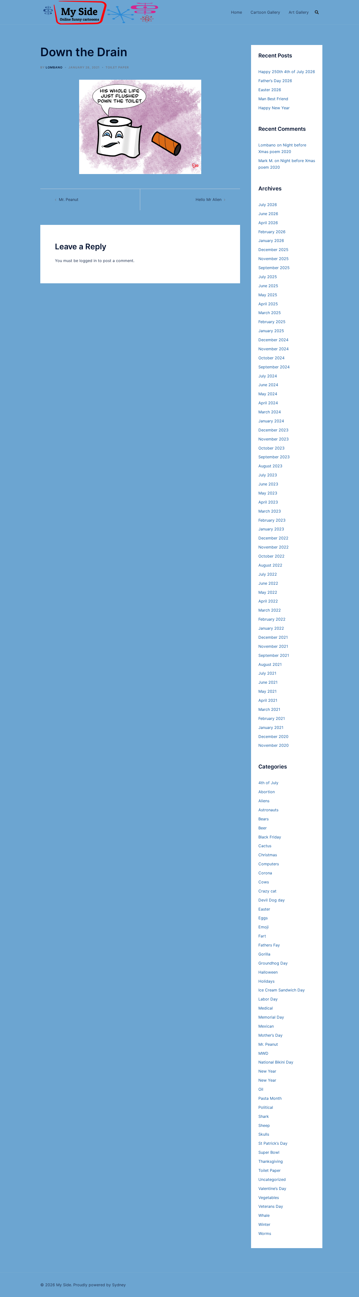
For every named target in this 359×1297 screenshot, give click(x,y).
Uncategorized (272, 1179)
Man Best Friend (273, 98)
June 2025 (268, 285)
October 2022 (271, 556)
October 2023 (271, 448)
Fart (262, 936)
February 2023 (271, 520)
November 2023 (273, 439)
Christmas (267, 854)
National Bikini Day (275, 1062)
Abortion (266, 791)
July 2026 (267, 204)
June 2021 (267, 682)
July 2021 (267, 673)
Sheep (264, 1125)
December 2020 (273, 736)
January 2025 (271, 330)
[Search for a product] (317, 12)
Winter (264, 1224)
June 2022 (268, 583)
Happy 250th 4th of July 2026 (286, 71)
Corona (265, 872)
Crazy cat (267, 891)
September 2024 (274, 366)
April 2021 (267, 700)
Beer (262, 827)
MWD (263, 1053)
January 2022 (271, 628)
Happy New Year (274, 107)
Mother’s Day (270, 1035)
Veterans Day (270, 1206)
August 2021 (270, 664)
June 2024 (268, 384)
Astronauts (268, 809)
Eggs (263, 917)
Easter (264, 909)
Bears (263, 818)
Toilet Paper (117, 67)
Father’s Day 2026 (275, 80)
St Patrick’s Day (272, 1143)
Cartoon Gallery (265, 12)
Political (265, 1107)
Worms (264, 1233)
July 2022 (267, 574)
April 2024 (268, 402)
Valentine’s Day (272, 1188)
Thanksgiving (270, 1161)
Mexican (266, 1026)
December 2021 (273, 637)
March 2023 (269, 511)
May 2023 (267, 493)
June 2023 (268, 484)
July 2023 (267, 475)
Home (236, 12)
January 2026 (271, 240)
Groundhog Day (273, 963)
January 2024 (271, 420)
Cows (263, 881)
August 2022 (270, 565)
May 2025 (267, 294)
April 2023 (268, 502)
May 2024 (267, 393)
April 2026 (268, 222)
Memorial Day (271, 1017)
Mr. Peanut (68, 199)
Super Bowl (268, 1152)
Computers (268, 863)
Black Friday (269, 837)
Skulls (263, 1134)
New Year (267, 1071)
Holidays (266, 981)
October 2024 (271, 357)
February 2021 (271, 718)
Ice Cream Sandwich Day (281, 990)
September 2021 (273, 655)
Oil (260, 1089)
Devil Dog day (271, 900)
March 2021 (269, 709)
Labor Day (268, 999)
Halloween (268, 972)
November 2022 (273, 547)
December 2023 (273, 430)
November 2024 (273, 348)
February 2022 (271, 619)
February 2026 (271, 231)
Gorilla (264, 954)
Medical (265, 1008)
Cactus (264, 845)
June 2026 (268, 213)
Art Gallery (299, 12)
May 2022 (267, 592)
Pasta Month (270, 1098)
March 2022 (269, 610)
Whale (264, 1215)
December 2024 (273, 339)
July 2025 (267, 276)
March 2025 (269, 312)
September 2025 (274, 267)
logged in (88, 260)
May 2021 (267, 691)
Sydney (119, 1284)
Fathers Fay (269, 945)
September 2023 (274, 456)
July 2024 (267, 376)
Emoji (263, 926)
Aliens (263, 800)
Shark (263, 1116)
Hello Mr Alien (209, 199)
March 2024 (269, 411)
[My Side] (99, 11)
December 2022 (273, 538)
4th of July (268, 782)
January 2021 (270, 727)
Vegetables (268, 1197)
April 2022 (268, 601)
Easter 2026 (269, 89)
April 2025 (268, 303)
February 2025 (271, 321)
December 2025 (273, 249)
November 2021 (273, 646)
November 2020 (273, 745)
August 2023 (270, 465)
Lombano (54, 67)
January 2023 (271, 529)
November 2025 (273, 258)
